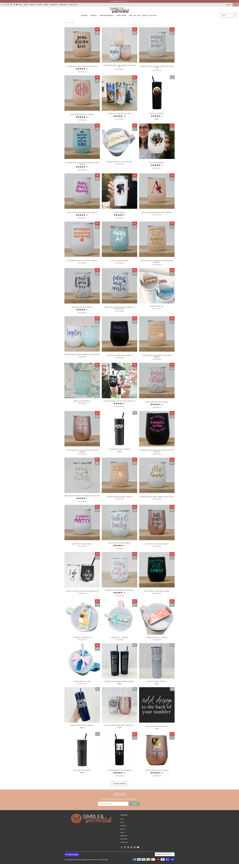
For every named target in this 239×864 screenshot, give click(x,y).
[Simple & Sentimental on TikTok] (14, 4)
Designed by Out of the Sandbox (88, 859)
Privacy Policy (73, 4)
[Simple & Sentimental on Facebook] (5, 4)
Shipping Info (53, 4)
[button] (85, 15)
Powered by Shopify (103, 859)
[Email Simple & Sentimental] (2, 4)
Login (229, 4)
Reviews (40, 4)
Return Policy (63, 4)
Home (20, 4)
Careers (46, 4)
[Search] (234, 15)
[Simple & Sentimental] (119, 10)
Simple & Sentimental (74, 859)
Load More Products (119, 784)
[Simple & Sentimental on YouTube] (17, 4)
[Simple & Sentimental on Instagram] (8, 4)
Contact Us (33, 4)
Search (26, 4)
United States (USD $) (163, 854)
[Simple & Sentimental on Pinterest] (11, 4)
